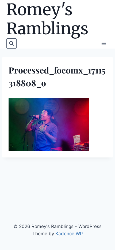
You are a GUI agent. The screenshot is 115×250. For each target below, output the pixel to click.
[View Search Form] (11, 43)
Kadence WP (69, 233)
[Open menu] (104, 43)
